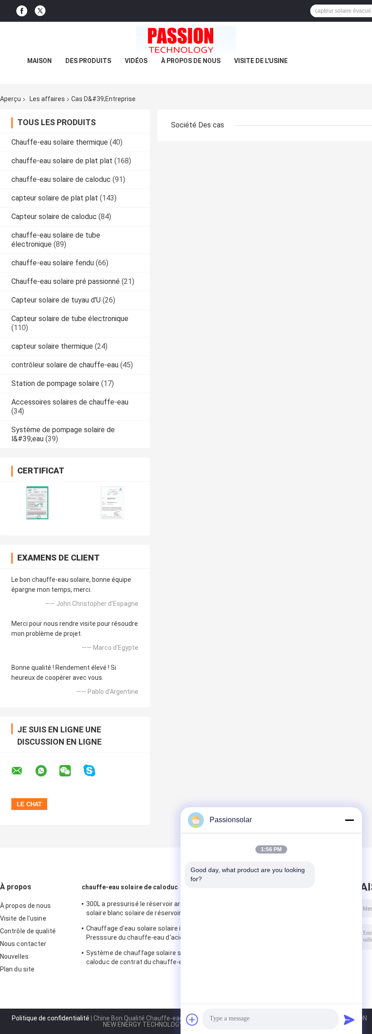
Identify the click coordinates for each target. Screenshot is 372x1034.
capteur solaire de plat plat (54, 198)
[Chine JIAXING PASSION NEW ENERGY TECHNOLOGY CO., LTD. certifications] (37, 502)
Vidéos (136, 60)
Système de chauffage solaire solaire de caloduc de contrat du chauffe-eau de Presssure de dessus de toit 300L (146, 958)
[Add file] (192, 1019)
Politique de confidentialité (50, 1018)
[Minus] (349, 820)
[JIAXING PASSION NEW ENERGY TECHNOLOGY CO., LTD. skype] (95, 771)
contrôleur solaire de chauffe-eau (64, 365)
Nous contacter (23, 943)
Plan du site (17, 969)
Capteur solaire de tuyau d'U (56, 300)
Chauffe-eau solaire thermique (59, 142)
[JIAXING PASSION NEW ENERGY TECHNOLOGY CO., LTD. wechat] (70, 771)
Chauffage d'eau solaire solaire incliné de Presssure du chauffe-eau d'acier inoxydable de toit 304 (146, 934)
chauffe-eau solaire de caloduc (61, 179)
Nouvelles (14, 956)
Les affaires (47, 98)
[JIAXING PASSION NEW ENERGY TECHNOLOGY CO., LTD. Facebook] (22, 11)
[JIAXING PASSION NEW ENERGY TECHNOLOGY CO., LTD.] (186, 40)
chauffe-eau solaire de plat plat (62, 160)
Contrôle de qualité (28, 931)
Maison (39, 60)
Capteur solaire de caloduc (54, 216)
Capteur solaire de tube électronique (69, 318)
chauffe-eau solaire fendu (52, 262)
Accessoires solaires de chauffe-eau (69, 402)
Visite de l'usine (261, 60)
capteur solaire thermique (52, 346)
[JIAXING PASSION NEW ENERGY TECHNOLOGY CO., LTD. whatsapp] (46, 771)
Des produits (88, 60)
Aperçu (10, 98)
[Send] (349, 1019)
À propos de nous (190, 60)
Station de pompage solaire (55, 383)
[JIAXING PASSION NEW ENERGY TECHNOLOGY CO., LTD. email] (22, 771)
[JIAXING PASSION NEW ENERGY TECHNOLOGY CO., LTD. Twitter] (40, 11)
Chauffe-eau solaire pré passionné (65, 281)
